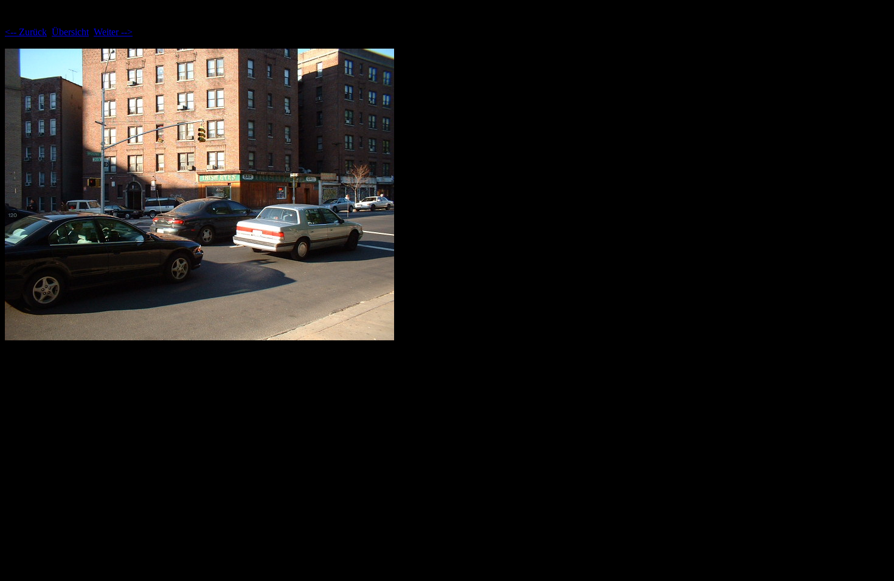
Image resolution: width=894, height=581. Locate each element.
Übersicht (70, 32)
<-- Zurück (26, 32)
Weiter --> (113, 32)
